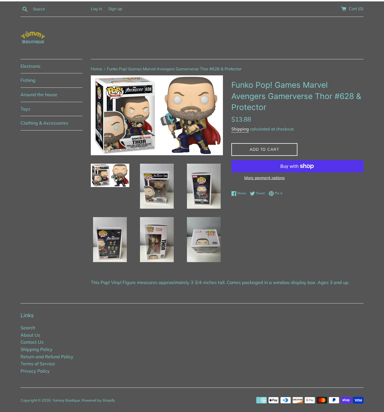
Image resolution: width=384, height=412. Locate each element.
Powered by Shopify (98, 400)
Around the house (39, 94)
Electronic (31, 66)
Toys (25, 109)
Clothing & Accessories (44, 123)
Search (28, 327)
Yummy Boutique (66, 400)
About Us (30, 335)
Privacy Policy (35, 371)
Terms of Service (38, 363)
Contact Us (32, 342)
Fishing (28, 80)
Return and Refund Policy (47, 356)
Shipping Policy (37, 349)
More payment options (264, 177)
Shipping (240, 129)
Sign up (115, 8)
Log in (96, 8)
